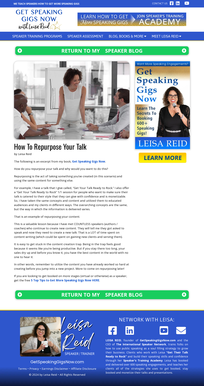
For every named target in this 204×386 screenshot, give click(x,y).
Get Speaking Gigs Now (88, 161)
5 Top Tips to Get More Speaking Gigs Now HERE (65, 280)
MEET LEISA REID (165, 36)
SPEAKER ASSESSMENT (85, 36)
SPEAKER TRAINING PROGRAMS (37, 36)
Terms (22, 369)
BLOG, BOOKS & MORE (126, 36)
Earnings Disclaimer (55, 369)
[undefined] (113, 330)
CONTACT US (159, 3)
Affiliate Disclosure (83, 369)
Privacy (34, 369)
